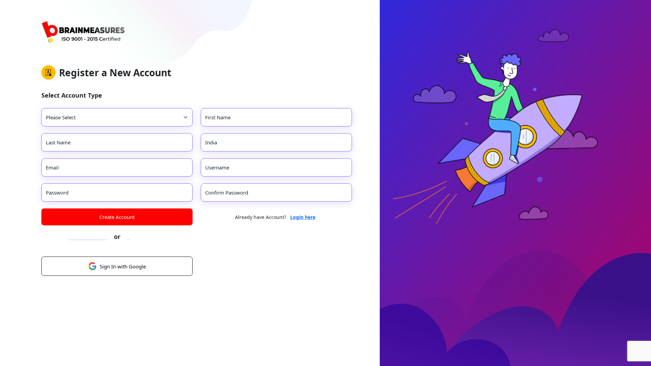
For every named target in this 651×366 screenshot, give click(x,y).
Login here (302, 217)
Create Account (117, 217)
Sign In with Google (123, 266)
